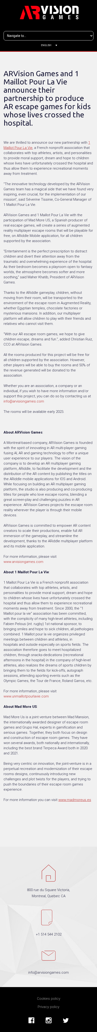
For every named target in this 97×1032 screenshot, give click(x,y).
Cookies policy (48, 998)
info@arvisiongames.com (24, 401)
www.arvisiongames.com (23, 562)
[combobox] (49, 45)
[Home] (49, 12)
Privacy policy (48, 1007)
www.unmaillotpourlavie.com (26, 696)
